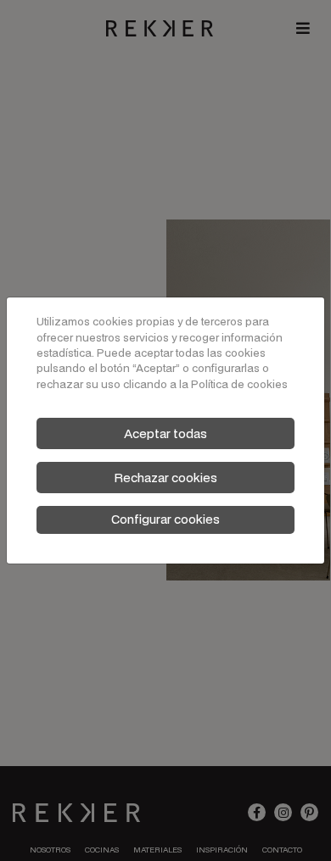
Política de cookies (239, 384)
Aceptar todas (165, 433)
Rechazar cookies (165, 477)
